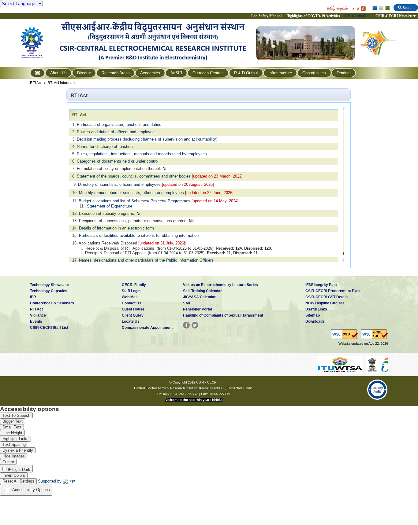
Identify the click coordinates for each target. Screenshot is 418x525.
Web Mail (129, 297)
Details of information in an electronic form (116, 228)
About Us (58, 73)
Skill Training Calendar (202, 291)
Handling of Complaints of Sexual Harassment (223, 315)
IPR (33, 297)
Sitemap (312, 315)
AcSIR (176, 73)
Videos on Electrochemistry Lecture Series (220, 285)
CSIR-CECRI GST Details (327, 297)
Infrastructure (280, 73)
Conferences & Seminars (52, 303)
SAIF (187, 303)
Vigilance (38, 315)
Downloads (315, 321)
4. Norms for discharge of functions (103, 146)
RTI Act (36, 83)
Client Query (133, 315)
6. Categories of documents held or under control (115, 161)
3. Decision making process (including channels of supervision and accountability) (144, 139)
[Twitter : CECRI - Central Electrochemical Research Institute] (195, 325)
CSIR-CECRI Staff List (49, 327)
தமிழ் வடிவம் (337, 8)
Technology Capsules (48, 291)
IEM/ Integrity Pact (321, 285)
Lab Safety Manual (266, 16)
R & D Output (246, 73)
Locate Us (131, 321)
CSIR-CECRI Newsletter (395, 16)
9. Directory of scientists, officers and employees (117, 184)
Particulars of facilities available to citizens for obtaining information (139, 235)
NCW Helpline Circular (324, 303)
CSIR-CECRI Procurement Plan (332, 291)
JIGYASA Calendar (199, 297)
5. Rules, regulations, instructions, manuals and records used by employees (139, 154)
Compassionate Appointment (147, 327)
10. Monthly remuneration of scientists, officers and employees (128, 192)
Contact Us (131, 303)
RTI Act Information (63, 83)
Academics (150, 73)
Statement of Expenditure (109, 206)
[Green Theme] (387, 8)
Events (36, 321)
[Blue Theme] (375, 8)
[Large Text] (363, 8)
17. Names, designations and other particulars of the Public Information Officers (143, 260)
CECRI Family (134, 285)
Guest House (133, 309)
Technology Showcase (49, 285)
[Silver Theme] (381, 8)
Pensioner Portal (197, 309)
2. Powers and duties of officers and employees (114, 132)
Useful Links (316, 309)
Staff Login (131, 291)
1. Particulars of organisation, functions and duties (116, 124)
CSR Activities (358, 15)
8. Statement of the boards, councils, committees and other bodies (131, 176)
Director (84, 73)
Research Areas (116, 73)
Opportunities (314, 73)
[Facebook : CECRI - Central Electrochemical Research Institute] (186, 325)
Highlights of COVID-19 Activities (313, 16)
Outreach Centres (208, 73)
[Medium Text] (358, 8)
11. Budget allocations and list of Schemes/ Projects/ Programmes (131, 201)
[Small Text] (353, 8)
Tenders (344, 73)
